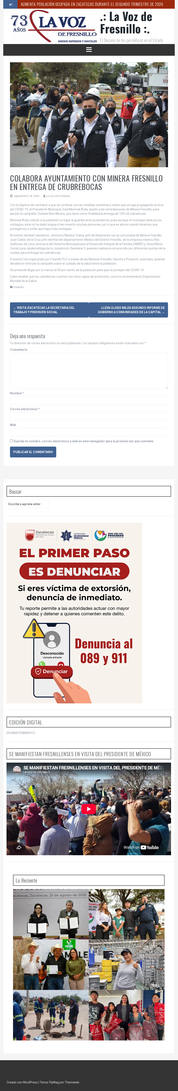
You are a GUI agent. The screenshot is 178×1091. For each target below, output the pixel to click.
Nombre (17, 393)
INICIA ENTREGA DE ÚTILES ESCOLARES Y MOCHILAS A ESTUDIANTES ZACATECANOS (123, 998)
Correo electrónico (25, 409)
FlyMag (54, 1082)
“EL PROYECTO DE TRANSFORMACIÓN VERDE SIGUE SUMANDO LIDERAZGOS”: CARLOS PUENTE (49, 950)
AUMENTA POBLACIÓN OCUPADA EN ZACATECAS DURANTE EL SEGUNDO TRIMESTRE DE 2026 (92, 4)
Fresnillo (18, 287)
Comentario (18, 349)
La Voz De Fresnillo (58, 196)
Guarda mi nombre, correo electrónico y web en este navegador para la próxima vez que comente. (83, 441)
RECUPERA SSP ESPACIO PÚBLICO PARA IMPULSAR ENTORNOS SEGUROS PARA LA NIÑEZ (127, 897)
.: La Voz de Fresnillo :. (126, 22)
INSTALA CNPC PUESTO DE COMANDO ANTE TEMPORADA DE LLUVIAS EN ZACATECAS (48, 897)
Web (13, 425)
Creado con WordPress (22, 1082)
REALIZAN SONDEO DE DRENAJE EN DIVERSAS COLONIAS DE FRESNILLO (49, 998)
